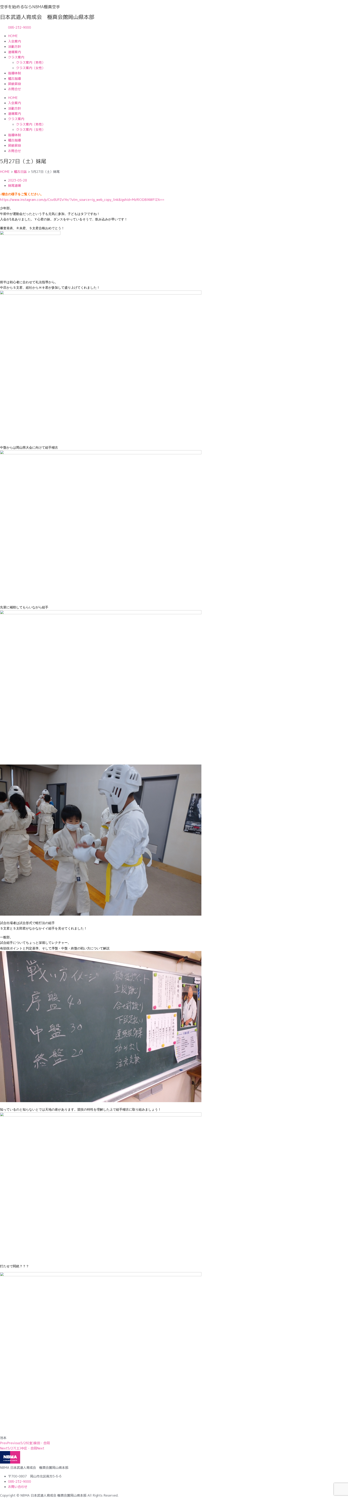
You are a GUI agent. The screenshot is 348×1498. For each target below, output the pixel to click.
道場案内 (14, 52)
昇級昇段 (14, 84)
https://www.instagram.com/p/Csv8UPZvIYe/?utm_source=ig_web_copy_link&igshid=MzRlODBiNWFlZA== (82, 199)
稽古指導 (14, 78)
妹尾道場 (14, 185)
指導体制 (14, 73)
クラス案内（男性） (30, 62)
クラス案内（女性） (30, 68)
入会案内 (14, 41)
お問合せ (14, 89)
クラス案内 (16, 57)
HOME (13, 36)
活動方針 (14, 46)
